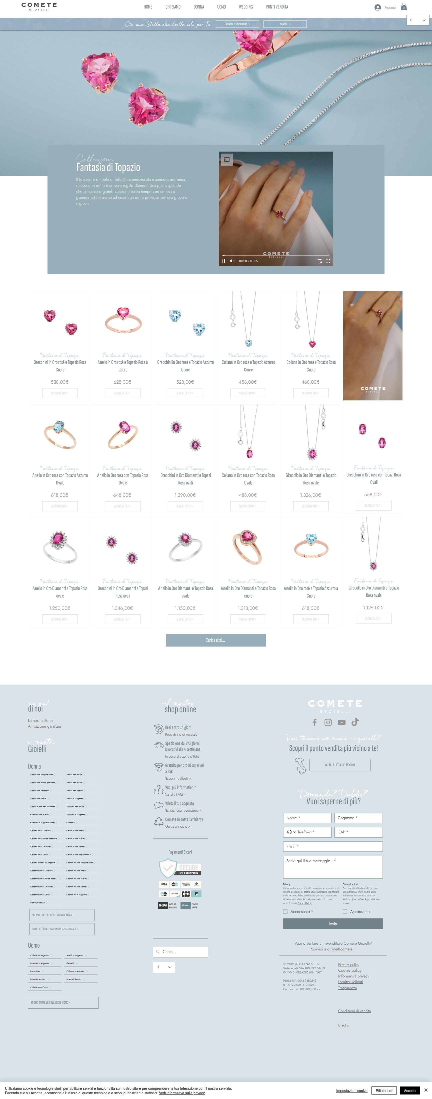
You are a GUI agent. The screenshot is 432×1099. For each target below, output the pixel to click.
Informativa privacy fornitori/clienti (353, 979)
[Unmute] (232, 261)
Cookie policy (350, 970)
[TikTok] (355, 722)
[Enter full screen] (328, 261)
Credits (343, 1025)
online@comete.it (341, 949)
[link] (404, 6)
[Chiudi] (426, 1090)
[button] (199, 6)
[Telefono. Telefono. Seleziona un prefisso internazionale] (291, 832)
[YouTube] (341, 722)
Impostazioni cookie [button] (352, 1090)
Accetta (410, 1090)
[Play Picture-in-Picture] (319, 261)
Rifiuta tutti (384, 1090)
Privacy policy (348, 964)
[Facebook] (315, 722)
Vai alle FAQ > (175, 794)
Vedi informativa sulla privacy (182, 1092)
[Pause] (223, 261)
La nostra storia (40, 720)
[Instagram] (328, 722)
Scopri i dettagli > (178, 778)
